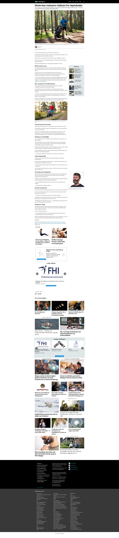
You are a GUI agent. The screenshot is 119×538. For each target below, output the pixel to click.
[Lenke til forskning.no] (50, 1)
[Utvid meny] (83, 1)
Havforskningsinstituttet (40, 509)
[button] (37, 273)
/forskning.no (73, 465)
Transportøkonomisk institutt (74, 513)
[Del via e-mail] (40, 294)
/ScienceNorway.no (74, 469)
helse (41, 291)
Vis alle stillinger (59, 356)
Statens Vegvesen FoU (73, 507)
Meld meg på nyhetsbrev (41, 259)
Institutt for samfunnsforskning (41, 517)
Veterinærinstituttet (73, 526)
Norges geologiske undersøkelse (58, 518)
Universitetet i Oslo (73, 520)
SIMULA (71, 499)
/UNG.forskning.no (74, 467)
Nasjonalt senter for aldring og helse (58, 504)
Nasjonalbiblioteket (56, 500)
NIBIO (37, 526)
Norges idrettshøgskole (57, 519)
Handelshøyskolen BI (40, 508)
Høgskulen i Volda (39, 513)
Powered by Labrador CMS (59, 533)
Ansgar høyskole (39, 493)
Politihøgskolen (72, 493)
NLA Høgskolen (55, 493)
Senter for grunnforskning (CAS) (75, 502)
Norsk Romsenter (56, 523)
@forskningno (73, 463)
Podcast (76, 1)
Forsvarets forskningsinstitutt (41, 504)
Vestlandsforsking (73, 525)
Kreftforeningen (39, 520)
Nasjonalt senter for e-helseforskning (59, 505)
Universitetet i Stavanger (74, 521)
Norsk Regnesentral (56, 522)
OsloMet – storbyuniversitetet (57, 528)
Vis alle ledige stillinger (51, 285)
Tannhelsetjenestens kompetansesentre (76, 512)
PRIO (71, 494)
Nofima (54, 510)
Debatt (70, 1)
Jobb (80, 1)
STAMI (71, 505)
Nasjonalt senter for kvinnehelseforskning (59, 506)
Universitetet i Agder (73, 516)
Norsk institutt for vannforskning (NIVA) (59, 527)
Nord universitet (55, 511)
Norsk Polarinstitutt (56, 520)
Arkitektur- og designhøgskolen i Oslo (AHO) (43, 494)
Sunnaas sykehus (72, 509)
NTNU (54, 499)
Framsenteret (39, 505)
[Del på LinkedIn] (39, 294)
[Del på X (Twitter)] (37, 294)
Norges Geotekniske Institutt (57, 514)
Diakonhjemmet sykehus (40, 497)
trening (37, 291)
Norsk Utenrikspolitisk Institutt (58, 524)
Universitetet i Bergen (73, 517)
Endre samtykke (40, 487)
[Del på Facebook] (35, 294)
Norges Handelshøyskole (57, 515)
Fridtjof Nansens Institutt (40, 507)
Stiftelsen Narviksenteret (74, 508)
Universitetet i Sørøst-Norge (74, 522)
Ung (73, 1)
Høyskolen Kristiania (40, 516)
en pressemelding (42, 81)
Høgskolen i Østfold (40, 512)
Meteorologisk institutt (40, 523)
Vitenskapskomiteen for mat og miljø (76, 529)
